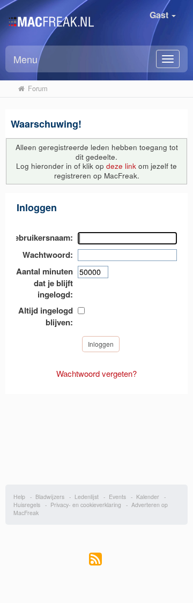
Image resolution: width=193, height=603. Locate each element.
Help (19, 497)
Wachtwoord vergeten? (96, 373)
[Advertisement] (97, 433)
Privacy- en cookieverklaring (85, 505)
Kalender (147, 497)
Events (117, 497)
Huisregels (26, 505)
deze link (121, 166)
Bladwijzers (49, 497)
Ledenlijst (87, 497)
